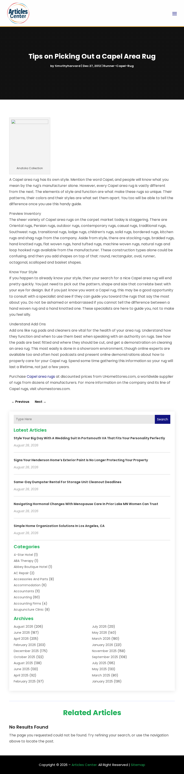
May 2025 (99, 669)
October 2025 (24, 657)
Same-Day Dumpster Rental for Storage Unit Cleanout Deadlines (67, 482)
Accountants (24, 591)
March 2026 (101, 638)
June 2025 (22, 669)
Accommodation (27, 585)
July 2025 (99, 663)
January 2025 (102, 681)
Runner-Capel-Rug (118, 66)
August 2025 (23, 663)
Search (162, 419)
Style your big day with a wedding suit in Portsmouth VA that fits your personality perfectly (89, 438)
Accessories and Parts (31, 579)
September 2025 (105, 657)
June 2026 (22, 632)
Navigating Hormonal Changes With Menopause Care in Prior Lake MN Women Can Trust (86, 504)
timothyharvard (68, 66)
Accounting (23, 597)
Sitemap (138, 764)
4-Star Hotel (23, 554)
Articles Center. (84, 764)
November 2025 (104, 651)
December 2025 (26, 651)
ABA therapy (23, 561)
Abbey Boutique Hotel (30, 567)
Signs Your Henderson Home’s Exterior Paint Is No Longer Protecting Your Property (81, 460)
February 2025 (25, 681)
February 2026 (25, 645)
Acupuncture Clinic (29, 609)
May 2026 (99, 632)
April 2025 (21, 675)
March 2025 (101, 675)
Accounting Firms (27, 603)
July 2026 (99, 626)
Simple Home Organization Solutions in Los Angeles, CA (59, 526)
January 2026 (102, 645)
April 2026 (21, 638)
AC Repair (21, 573)
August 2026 (23, 626)
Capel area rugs (41, 376)
